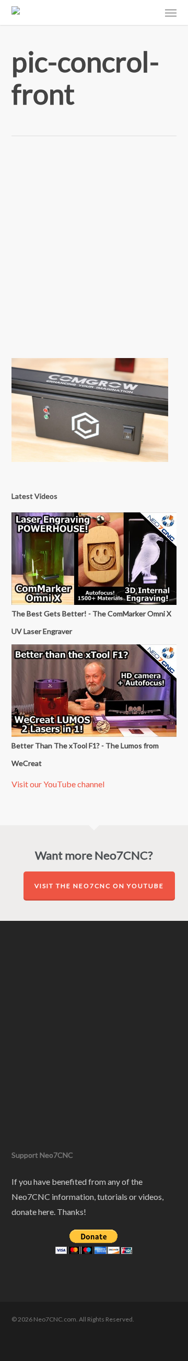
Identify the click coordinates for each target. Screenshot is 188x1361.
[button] (171, 12)
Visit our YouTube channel (57, 784)
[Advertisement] (94, 255)
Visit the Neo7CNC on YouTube (99, 886)
